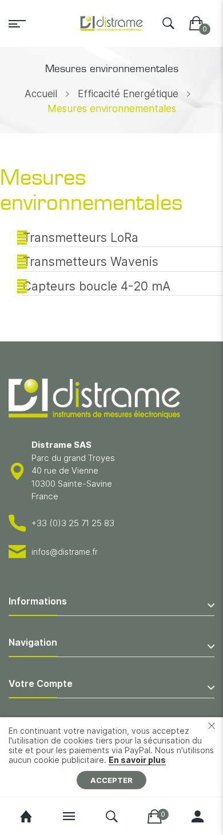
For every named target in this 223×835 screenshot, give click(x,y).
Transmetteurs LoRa (80, 237)
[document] (111, 757)
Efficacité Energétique (128, 94)
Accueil (41, 94)
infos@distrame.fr (64, 551)
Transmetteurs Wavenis (90, 262)
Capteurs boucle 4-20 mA (96, 286)
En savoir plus (137, 760)
